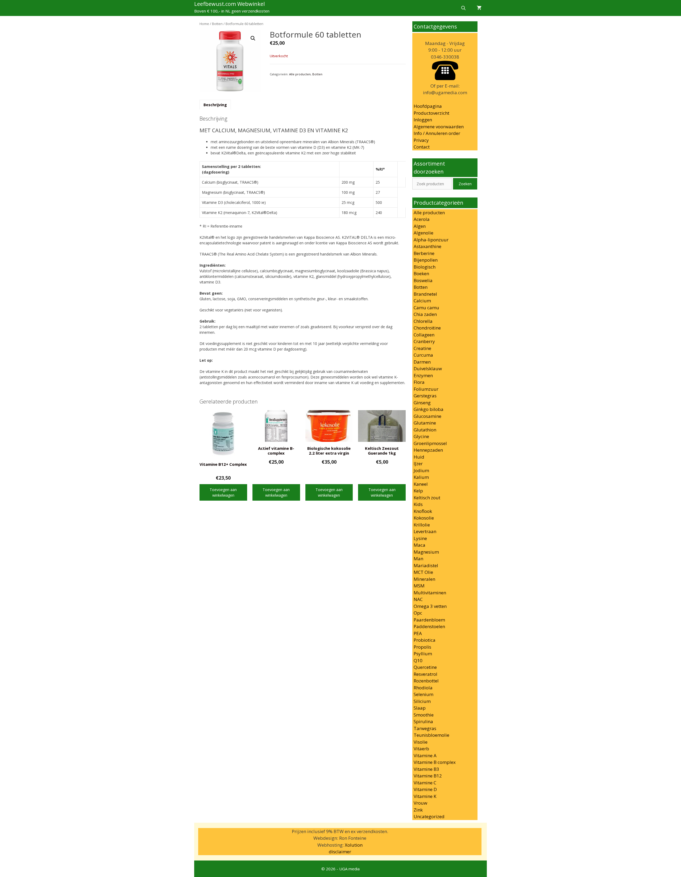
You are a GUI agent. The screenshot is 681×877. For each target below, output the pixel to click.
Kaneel (421, 484)
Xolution (354, 845)
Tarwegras (425, 728)
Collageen (424, 335)
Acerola (422, 219)
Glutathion (425, 430)
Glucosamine (427, 416)
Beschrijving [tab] (215, 104)
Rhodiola (423, 688)
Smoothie (424, 715)
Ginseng (422, 403)
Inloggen (423, 120)
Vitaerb (421, 749)
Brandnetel (425, 294)
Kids (418, 504)
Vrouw (420, 803)
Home (204, 23)
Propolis (422, 647)
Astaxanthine (427, 246)
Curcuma (423, 355)
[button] (253, 38)
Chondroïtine (427, 328)
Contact (422, 147)
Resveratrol (425, 674)
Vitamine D (425, 789)
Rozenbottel (426, 681)
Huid (419, 457)
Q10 (418, 660)
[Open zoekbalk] (463, 8)
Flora (419, 382)
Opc (418, 613)
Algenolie (423, 233)
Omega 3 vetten (430, 606)
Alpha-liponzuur (431, 240)
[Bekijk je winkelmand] (479, 8)
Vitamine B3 (426, 769)
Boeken (421, 273)
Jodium (421, 470)
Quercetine (425, 667)
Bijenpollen (426, 260)
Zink (418, 810)
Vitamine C (425, 783)
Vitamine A (425, 755)
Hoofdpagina (428, 106)
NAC (418, 599)
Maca (419, 545)
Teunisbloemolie (431, 735)
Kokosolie (424, 518)
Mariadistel (426, 565)
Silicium (422, 701)
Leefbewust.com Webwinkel (229, 3)
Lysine (420, 538)
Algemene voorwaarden (439, 126)
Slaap (420, 708)
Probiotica (424, 640)
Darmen (422, 362)
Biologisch (424, 267)
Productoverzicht (431, 113)
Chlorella (423, 321)
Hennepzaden (428, 450)
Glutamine (425, 423)
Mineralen (424, 579)
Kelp (418, 491)
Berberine (424, 253)
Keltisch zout (427, 498)
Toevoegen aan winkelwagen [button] (223, 492)
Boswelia (423, 280)
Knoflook (423, 511)
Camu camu (426, 307)
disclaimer (340, 852)
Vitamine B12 (428, 776)
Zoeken (465, 183)
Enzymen (423, 375)
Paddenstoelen (429, 626)
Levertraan (425, 531)
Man (418, 558)
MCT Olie (423, 572)
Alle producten (300, 74)
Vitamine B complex (435, 762)
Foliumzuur (426, 389)
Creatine (422, 348)
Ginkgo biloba (428, 409)
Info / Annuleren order (437, 133)
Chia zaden (425, 314)
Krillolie (422, 525)
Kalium (421, 477)
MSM (419, 586)
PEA (418, 633)
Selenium (423, 694)
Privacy (421, 140)
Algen (420, 226)
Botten (217, 23)
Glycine (421, 436)
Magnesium (426, 552)
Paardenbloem (429, 620)
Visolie (420, 742)
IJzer (418, 463)
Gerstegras (425, 396)
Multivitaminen (430, 593)
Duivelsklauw (428, 368)
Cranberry (424, 341)
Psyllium (423, 653)
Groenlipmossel (430, 443)
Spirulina (423, 721)
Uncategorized (429, 816)
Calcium (422, 301)
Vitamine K (425, 796)
